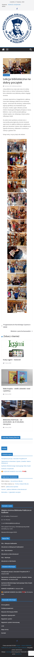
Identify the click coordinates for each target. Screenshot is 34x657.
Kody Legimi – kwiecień (12, 360)
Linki (2, 626)
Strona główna (5, 605)
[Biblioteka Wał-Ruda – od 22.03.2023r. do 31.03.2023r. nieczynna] (17, 401)
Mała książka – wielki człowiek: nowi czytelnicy (16, 389)
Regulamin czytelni (6, 619)
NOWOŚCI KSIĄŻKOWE (7, 468)
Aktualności (6, 75)
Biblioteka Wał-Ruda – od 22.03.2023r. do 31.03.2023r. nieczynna (13, 422)
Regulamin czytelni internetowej (10, 622)
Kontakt (3, 633)
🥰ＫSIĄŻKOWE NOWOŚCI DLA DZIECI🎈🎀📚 (13, 471)
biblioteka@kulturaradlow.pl (12, 523)
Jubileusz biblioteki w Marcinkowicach (17, 489)
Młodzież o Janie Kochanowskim (21, 331)
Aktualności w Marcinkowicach (10, 554)
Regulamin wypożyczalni (8, 615)
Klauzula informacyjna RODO (9, 532)
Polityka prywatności (7, 608)
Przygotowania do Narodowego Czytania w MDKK (16, 326)
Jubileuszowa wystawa (12, 486)
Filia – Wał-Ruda (5, 557)
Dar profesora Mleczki (16, 481)
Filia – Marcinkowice (7, 550)
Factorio (3, 489)
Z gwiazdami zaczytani (14, 492)
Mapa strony (4, 629)
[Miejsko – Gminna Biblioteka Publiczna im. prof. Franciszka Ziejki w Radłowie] (3, 49)
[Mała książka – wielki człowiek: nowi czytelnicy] (17, 370)
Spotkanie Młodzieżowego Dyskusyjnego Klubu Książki (16, 466)
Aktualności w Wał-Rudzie (8, 561)
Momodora (4, 492)
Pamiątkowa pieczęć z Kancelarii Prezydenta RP (14, 458)
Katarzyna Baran (17, 86)
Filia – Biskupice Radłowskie (9, 543)
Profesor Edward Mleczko (22, 484)
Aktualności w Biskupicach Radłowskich (12, 547)
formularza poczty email (22, 526)
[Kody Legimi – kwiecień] (17, 341)
